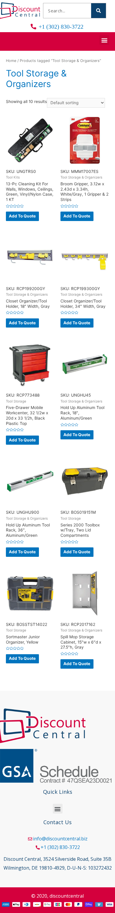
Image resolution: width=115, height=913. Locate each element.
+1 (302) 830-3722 (60, 847)
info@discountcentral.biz (60, 838)
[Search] (98, 10)
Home (11, 60)
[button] (104, 40)
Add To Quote (22, 216)
